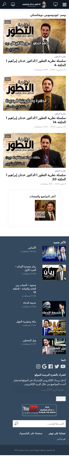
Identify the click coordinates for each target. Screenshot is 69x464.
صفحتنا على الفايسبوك (30, 433)
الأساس (32, 247)
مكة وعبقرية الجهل (26, 321)
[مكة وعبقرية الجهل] (54, 327)
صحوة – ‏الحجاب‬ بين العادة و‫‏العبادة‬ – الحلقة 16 (24, 289)
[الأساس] (54, 253)
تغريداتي (61, 438)
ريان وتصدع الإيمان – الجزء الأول (25, 268)
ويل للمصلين (29, 340)
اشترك (60, 398)
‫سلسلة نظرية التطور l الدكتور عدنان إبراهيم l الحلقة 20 (36, 177)
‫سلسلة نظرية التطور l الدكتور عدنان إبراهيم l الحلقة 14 (36, 120)
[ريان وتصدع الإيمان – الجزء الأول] (54, 272)
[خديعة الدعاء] (54, 309)
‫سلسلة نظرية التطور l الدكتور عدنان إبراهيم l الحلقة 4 (36, 63)
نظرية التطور (60, 56)
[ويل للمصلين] (54, 346)
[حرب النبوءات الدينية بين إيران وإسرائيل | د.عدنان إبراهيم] (45, 210)
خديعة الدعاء (29, 302)
